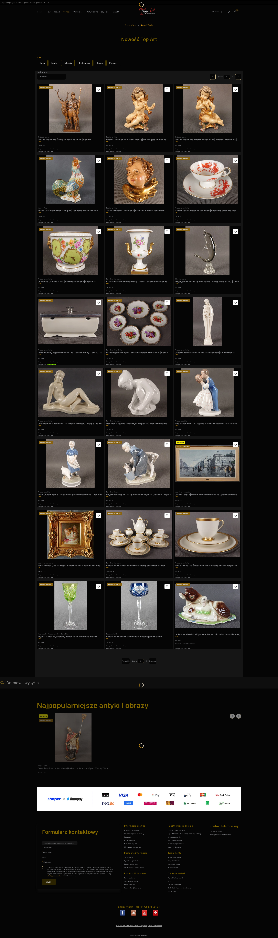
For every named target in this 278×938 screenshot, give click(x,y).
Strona (220, 77)
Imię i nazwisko (47, 847)
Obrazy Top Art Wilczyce (176, 830)
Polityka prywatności (131, 830)
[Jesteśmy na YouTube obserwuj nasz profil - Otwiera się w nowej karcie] (144, 913)
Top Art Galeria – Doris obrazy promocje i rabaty (184, 834)
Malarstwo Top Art (130, 844)
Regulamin (127, 837)
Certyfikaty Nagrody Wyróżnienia (179, 888)
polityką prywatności (54, 876)
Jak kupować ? (129, 857)
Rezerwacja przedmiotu (176, 844)
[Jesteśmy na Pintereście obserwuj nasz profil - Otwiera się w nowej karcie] (155, 913)
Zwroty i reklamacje (131, 864)
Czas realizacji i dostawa (132, 888)
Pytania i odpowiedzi (131, 861)
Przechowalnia (173, 867)
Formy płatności (129, 878)
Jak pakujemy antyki (131, 881)
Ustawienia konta (174, 864)
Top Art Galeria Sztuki (175, 878)
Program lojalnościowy (175, 840)
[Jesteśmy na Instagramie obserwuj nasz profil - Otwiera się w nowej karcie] (133, 913)
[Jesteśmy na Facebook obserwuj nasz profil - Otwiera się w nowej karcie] (122, 913)
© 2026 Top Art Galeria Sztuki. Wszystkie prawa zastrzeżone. (139, 926)
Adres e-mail (47, 852)
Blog (169, 881)
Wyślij (49, 881)
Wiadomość (47, 862)
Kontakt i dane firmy (175, 884)
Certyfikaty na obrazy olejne (134, 867)
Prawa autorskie (129, 840)
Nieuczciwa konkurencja (132, 847)
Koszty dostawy (129, 884)
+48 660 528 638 (216, 831)
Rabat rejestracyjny (174, 837)
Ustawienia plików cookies (133, 834)
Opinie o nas (172, 891)
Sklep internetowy (138, 935)
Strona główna (131, 25)
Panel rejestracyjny (174, 857)
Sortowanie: (42, 72)
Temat (44, 857)
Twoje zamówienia (174, 861)
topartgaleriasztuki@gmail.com (220, 834)
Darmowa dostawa (174, 847)
